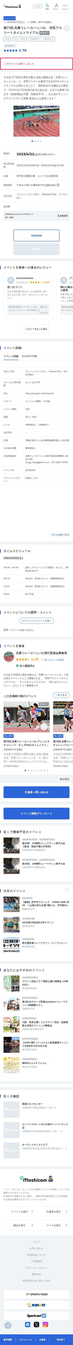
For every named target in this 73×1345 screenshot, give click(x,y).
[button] (32, 141)
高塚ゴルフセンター (32, 1103)
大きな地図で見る (60, 534)
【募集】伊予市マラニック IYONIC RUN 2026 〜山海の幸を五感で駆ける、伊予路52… (45, 904)
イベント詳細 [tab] (11, 356)
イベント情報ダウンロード (36, 813)
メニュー (65, 9)
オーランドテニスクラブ (34, 1144)
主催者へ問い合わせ (37, 792)
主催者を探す (53, 1211)
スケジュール (25, 1339)
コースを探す (53, 1225)
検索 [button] (47, 9)
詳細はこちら (31, 478)
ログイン (56, 9)
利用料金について (36, 1254)
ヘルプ (36, 1241)
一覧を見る (61, 694)
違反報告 (64, 778)
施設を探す (19, 1225)
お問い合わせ (36, 1248)
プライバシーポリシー (36, 1267)
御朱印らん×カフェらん (34, 1063)
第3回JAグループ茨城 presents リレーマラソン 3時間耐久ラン (45, 1003)
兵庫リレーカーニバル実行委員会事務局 (41, 653)
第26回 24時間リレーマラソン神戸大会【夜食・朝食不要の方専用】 (43, 845)
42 (54, 659)
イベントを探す (19, 1211)
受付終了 (61, 1339)
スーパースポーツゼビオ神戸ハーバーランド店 (45, 1126)
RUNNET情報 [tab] (29, 356)
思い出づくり (14, 286)
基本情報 (8, 1339)
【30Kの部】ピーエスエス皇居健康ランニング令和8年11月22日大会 (45, 1044)
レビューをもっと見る (36, 329)
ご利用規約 (36, 1261)
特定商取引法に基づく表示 (36, 1280)
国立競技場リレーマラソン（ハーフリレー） (45, 942)
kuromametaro (24, 278)
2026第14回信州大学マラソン (38, 922)
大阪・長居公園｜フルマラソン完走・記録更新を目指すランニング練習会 (45, 1024)
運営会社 (36, 1274)
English (38, 6)
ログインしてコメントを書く (37, 620)
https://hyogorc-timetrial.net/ (39, 393)
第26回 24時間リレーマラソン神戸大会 (43, 863)
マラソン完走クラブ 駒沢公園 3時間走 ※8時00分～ (45, 983)
